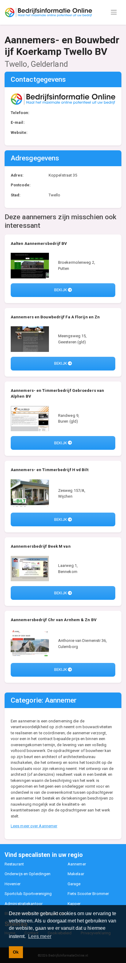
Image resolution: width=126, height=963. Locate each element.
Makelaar (76, 874)
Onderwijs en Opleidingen (27, 874)
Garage (74, 884)
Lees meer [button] (39, 936)
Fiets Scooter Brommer (88, 893)
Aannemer (77, 864)
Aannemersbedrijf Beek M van (41, 546)
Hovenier (12, 884)
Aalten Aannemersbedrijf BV (39, 243)
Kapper (74, 903)
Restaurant (14, 864)
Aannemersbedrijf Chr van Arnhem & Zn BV (54, 620)
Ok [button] (16, 952)
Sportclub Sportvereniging (28, 893)
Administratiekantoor (24, 903)
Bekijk (61, 290)
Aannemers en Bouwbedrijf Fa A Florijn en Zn (55, 317)
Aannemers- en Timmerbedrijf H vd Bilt (49, 469)
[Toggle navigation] (113, 12)
